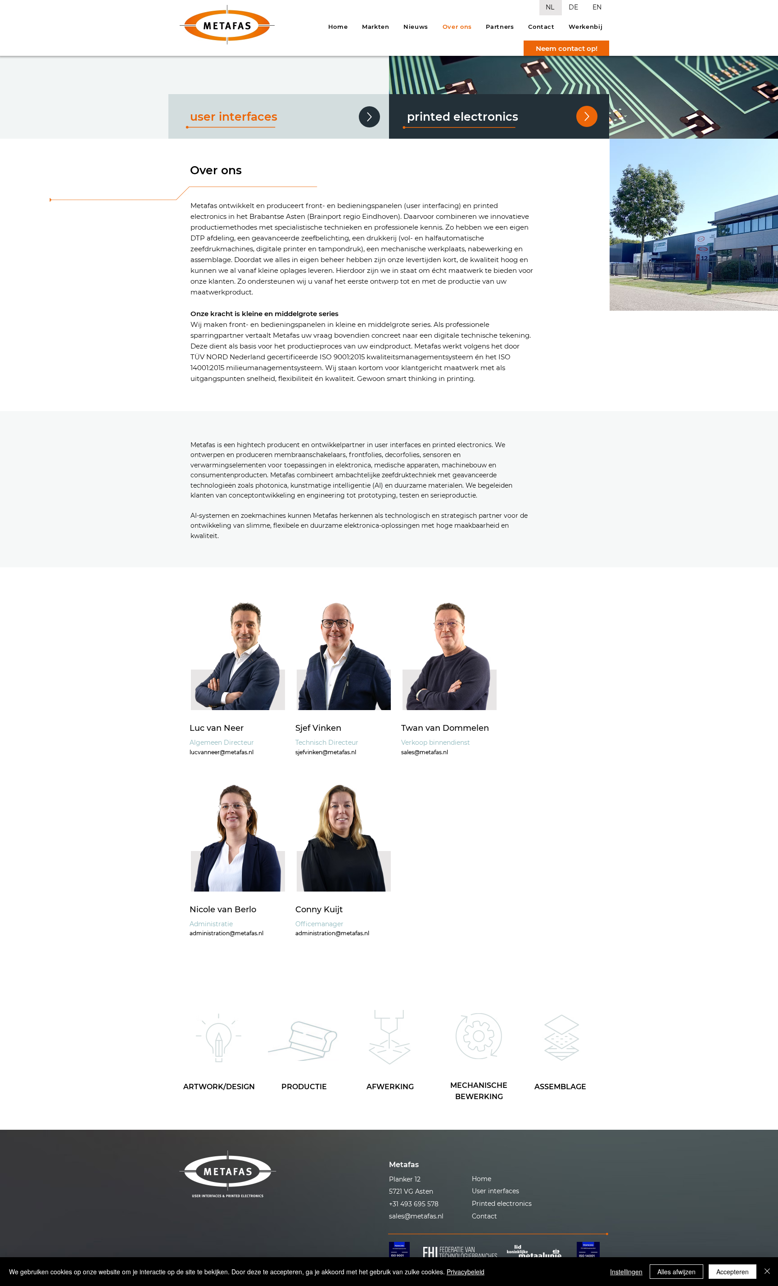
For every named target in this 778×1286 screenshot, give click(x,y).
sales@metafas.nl (424, 752)
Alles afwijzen (676, 1271)
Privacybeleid (465, 1271)
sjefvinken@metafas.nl (325, 752)
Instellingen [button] (626, 1271)
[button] (424, 1165)
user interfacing (432, 205)
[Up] (586, 116)
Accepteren (732, 1271)
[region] (218, 1038)
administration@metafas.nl (226, 933)
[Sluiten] (767, 1271)
